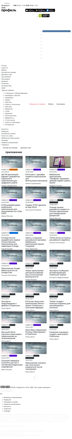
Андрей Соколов (55, 185)
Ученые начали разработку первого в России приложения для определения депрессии (59, 211)
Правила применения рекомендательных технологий (20, 435)
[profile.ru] (43, 55)
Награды (4, 140)
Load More (36, 378)
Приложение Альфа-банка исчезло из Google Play (11, 270)
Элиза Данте (6, 308)
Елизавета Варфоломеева (59, 277)
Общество (9, 109)
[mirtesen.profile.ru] (43, 41)
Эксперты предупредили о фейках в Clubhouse (10, 303)
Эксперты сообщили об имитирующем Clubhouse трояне (58, 273)
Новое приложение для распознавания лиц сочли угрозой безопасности (34, 274)
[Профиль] (8, 11)
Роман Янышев (30, 279)
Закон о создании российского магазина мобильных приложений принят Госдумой (35, 242)
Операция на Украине (37, 104)
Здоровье (8, 113)
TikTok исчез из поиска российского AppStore (59, 239)
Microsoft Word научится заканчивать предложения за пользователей (11, 335)
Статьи (4, 65)
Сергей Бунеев (6, 249)
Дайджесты (9, 118)
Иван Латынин (6, 369)
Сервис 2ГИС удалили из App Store (35, 206)
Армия (7, 100)
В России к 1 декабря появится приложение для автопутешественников (36, 177)
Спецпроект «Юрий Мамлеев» (16, 93)
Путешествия (6, 86)
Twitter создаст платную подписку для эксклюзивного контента (59, 304)
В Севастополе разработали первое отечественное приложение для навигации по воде (10, 242)
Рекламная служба (8, 133)
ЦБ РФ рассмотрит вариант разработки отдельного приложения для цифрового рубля (10, 178)
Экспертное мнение (8, 72)
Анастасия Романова (33, 210)
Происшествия (10, 116)
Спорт (7, 111)
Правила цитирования (9, 142)
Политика (5, 83)
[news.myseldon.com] (43, 45)
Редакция (5, 131)
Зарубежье (9, 98)
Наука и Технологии (12, 104)
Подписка (5, 145)
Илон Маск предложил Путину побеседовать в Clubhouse (36, 332)
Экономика (5, 79)
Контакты (4, 129)
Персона (8, 102)
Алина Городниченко (9, 185)
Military (4, 70)
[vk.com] (56, 31)
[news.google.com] (43, 48)
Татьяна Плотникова (57, 243)
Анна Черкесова (31, 249)
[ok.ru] (43, 34)
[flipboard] (43, 58)
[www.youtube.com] (43, 38)
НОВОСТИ (5, 170)
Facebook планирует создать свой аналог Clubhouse (59, 334)
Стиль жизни (10, 120)
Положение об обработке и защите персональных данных (21, 431)
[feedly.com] (43, 51)
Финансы (4, 81)
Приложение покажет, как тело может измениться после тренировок (35, 366)
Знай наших (13, 233)
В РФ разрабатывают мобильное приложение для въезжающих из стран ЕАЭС (11, 209)
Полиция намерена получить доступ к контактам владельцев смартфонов (11, 364)
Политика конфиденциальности (12, 433)
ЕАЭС (3, 88)
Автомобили (6, 77)
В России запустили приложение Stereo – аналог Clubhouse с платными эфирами (35, 304)
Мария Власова (7, 216)
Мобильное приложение (10, 138)
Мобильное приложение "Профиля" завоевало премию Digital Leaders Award (60, 178)
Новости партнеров (12, 122)
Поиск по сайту (7, 136)
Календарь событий (12, 95)
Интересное (9, 125)
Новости (4, 68)
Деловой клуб (6, 74)
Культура (8, 107)
